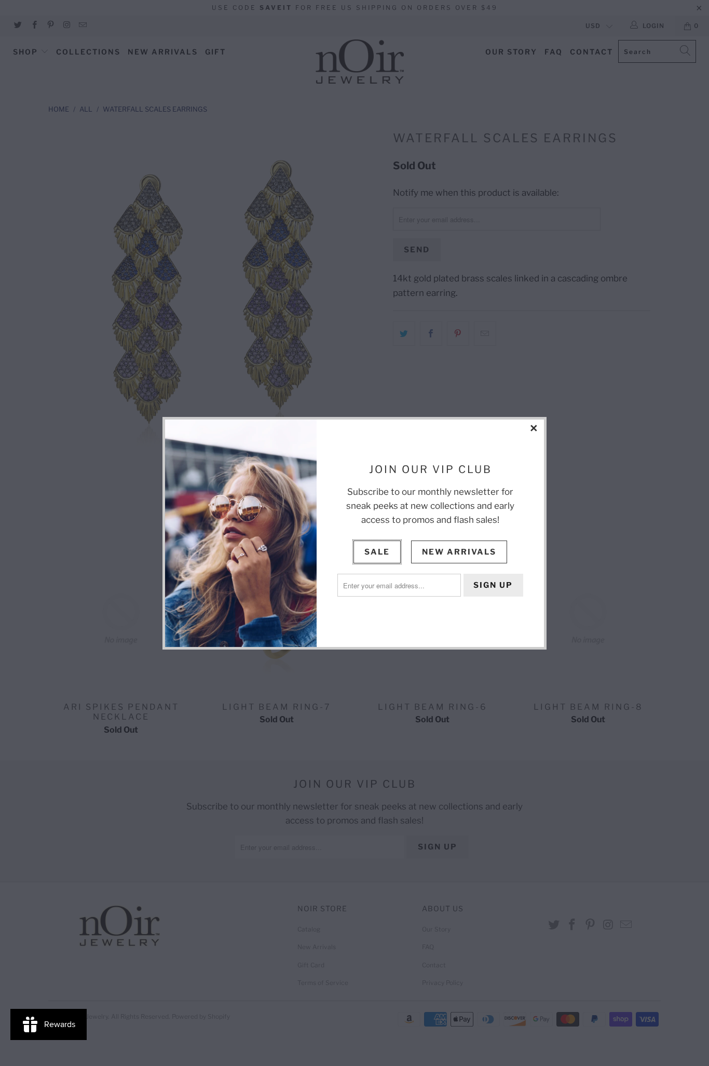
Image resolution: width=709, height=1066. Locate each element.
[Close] (534, 429)
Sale (377, 552)
